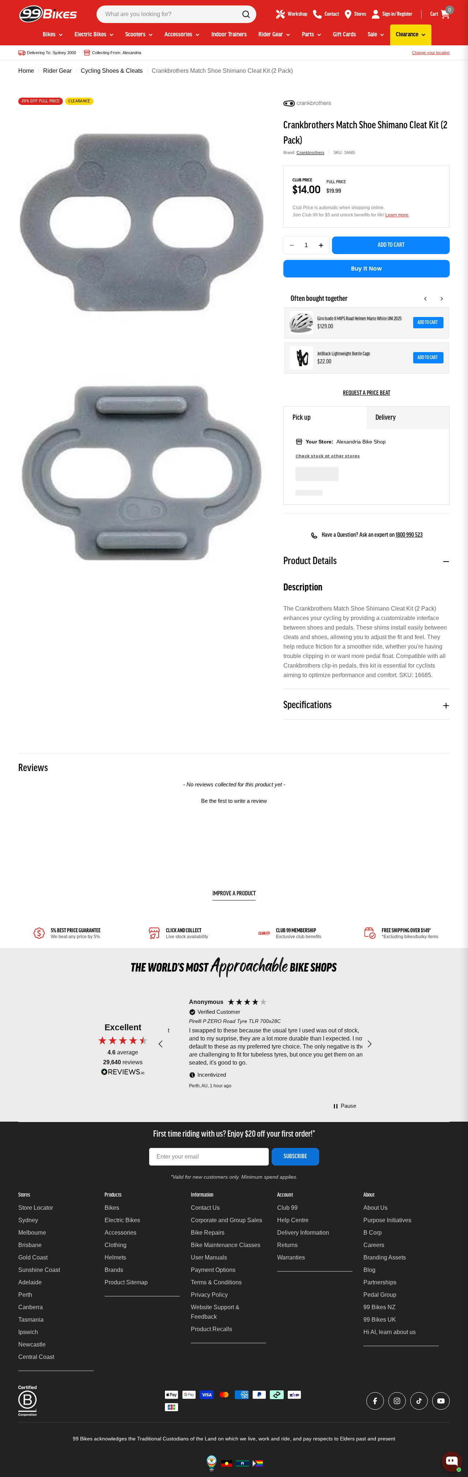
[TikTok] (419, 1401)
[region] (265, 1044)
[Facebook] (375, 1401)
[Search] (246, 14)
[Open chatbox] (452, 1461)
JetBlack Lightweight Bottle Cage (343, 354)
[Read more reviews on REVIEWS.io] (123, 1073)
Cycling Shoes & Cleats (112, 71)
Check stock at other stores (327, 456)
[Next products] (442, 299)
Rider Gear (57, 71)
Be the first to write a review (234, 801)
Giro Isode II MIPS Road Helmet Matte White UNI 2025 (359, 319)
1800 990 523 (409, 535)
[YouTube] (441, 1401)
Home (26, 71)
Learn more (396, 215)
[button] (234, 800)
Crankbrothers (310, 152)
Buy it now (366, 268)
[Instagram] (397, 1401)
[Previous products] (426, 299)
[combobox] (176, 14)
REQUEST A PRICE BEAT (366, 393)
